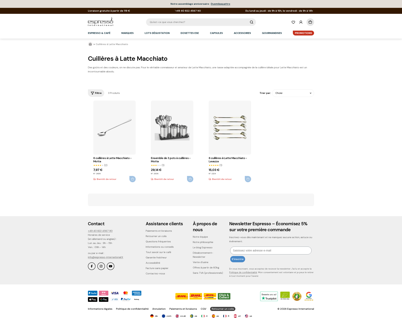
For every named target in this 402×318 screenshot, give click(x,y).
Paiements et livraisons (183, 308)
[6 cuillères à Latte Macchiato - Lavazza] (230, 128)
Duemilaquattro (220, 3)
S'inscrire (238, 259)
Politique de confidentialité (243, 272)
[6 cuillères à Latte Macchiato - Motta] (114, 128)
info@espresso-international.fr (105, 257)
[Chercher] (251, 22)
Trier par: (265, 93)
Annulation (159, 308)
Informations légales (100, 308)
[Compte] (301, 22)
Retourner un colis (223, 308)
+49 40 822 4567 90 (100, 230)
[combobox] (201, 22)
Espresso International (300, 308)
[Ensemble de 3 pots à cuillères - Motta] (172, 128)
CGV (203, 308)
